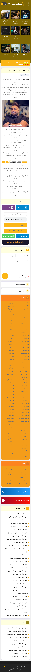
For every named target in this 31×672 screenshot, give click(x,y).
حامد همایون (11, 341)
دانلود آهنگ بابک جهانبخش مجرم (19, 555)
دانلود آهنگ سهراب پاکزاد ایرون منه (19, 536)
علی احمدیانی (11, 386)
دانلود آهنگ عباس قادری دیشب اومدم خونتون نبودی (16, 610)
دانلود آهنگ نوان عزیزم (22, 600)
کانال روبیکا (7, 207)
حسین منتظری (11, 347)
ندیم (13, 448)
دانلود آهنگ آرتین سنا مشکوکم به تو (19, 565)
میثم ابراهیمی (11, 442)
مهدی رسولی (11, 478)
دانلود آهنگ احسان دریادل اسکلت (19, 647)
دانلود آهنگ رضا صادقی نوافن (20, 644)
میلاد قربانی (11, 445)
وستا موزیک (18, 85)
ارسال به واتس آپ (7, 236)
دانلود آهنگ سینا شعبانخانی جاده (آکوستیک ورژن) (16, 550)
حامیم (26, 344)
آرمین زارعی (11, 303)
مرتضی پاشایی (11, 427)
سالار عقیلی (11, 365)
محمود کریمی (24, 481)
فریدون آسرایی (24, 409)
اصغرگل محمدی (24, 318)
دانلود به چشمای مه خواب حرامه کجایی (17, 628)
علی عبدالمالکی (24, 392)
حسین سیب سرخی (10, 469)
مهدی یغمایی (11, 439)
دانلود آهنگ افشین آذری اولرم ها (19, 523)
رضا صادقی (25, 362)
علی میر (12, 395)
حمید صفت (11, 350)
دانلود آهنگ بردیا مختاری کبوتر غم (19, 568)
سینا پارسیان (25, 377)
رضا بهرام (26, 359)
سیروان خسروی (10, 374)
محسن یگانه (11, 421)
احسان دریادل (11, 309)
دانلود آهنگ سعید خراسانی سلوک (19, 520)
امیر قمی (26, 327)
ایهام (26, 330)
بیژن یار (26, 338)
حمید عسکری (24, 353)
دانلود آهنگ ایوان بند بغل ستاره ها (19, 526)
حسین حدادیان (24, 472)
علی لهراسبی (11, 392)
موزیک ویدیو (22, 291)
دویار (26, 356)
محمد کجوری (11, 424)
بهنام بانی (12, 335)
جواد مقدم (11, 472)
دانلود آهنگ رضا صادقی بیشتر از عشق (18, 631)
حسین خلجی (25, 469)
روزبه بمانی (11, 362)
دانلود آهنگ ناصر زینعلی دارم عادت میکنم (17, 539)
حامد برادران (25, 341)
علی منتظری (25, 395)
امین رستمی (11, 327)
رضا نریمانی (25, 475)
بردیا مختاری (25, 335)
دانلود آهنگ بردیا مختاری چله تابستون (18, 571)
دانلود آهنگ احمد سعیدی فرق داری (19, 638)
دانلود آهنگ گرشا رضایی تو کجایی (19, 558)
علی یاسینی (25, 398)
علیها (13, 403)
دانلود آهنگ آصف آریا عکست (20, 606)
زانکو (26, 365)
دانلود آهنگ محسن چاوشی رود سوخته (18, 546)
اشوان (12, 315)
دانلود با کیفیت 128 (14, 231)
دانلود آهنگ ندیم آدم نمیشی (20, 530)
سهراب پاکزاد (11, 368)
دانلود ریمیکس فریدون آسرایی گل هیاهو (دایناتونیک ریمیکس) (18, 591)
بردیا (13, 333)
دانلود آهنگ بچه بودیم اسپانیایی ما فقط (17, 615)
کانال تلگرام (21, 207)
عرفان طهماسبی (24, 386)
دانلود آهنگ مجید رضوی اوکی (20, 653)
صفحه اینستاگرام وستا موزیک (21, 500)
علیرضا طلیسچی (10, 400)
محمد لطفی (25, 427)
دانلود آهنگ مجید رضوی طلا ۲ (20, 657)
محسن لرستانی (24, 421)
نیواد (13, 451)
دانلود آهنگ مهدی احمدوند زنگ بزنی (18, 650)
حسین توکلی (25, 347)
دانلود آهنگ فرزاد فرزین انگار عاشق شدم (17, 634)
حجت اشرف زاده (10, 344)
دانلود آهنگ (26, 80)
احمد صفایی (25, 315)
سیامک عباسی (24, 374)
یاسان (13, 454)
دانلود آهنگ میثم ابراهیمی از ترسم (19, 514)
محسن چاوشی (10, 418)
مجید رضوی (11, 415)
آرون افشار (25, 306)
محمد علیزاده (24, 424)
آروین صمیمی (11, 306)
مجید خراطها (25, 415)
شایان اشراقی (25, 383)
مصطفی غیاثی (11, 433)
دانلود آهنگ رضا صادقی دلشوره (20, 577)
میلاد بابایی (25, 445)
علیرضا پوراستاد (10, 398)
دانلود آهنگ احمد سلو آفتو (21, 587)
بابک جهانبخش (24, 333)
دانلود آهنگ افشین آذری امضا (20, 584)
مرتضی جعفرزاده (24, 430)
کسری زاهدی (11, 409)
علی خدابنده (25, 389)
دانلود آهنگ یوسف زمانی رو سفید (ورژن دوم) (16, 533)
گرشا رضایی (25, 412)
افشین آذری (11, 318)
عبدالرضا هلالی (11, 475)
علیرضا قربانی (25, 403)
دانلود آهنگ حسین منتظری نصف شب (18, 641)
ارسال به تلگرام (21, 236)
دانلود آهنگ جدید (20, 284)
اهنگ (8, 85)
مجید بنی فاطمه (24, 478)
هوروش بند (25, 454)
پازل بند (12, 338)
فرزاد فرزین (11, 406)
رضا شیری (12, 359)
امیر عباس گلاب (24, 324)
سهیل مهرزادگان (24, 371)
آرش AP (26, 303)
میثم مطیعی (11, 481)
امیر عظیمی (11, 324)
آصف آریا (26, 309)
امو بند (26, 321)
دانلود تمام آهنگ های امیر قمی (15, 242)
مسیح (26, 433)
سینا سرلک (25, 380)
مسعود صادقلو (10, 430)
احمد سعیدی (24, 312)
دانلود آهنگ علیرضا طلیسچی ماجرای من (17, 603)
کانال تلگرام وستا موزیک (23, 492)
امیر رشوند (11, 321)
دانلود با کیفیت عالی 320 (14, 225)
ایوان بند (12, 330)
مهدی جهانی (25, 439)
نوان (26, 451)
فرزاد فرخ (25, 406)
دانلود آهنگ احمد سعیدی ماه (20, 581)
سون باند (12, 371)
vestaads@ (26, 64)
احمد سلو (12, 312)
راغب (13, 356)
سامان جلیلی (25, 368)
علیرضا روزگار (25, 400)
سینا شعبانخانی (10, 380)
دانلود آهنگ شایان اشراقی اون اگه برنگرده (17, 561)
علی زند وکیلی (11, 389)
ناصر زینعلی (25, 448)
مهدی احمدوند (10, 436)
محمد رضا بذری (10, 484)
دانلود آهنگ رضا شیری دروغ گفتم (19, 542)
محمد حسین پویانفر (23, 484)
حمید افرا (25, 350)
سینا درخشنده (11, 377)
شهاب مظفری (11, 383)
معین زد (26, 436)
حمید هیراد (11, 353)
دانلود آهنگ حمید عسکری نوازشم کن (18, 517)
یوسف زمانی (25, 457)
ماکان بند (12, 412)
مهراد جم (25, 442)
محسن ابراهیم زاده (23, 418)
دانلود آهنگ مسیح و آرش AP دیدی (19, 596)
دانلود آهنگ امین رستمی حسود (20, 574)
